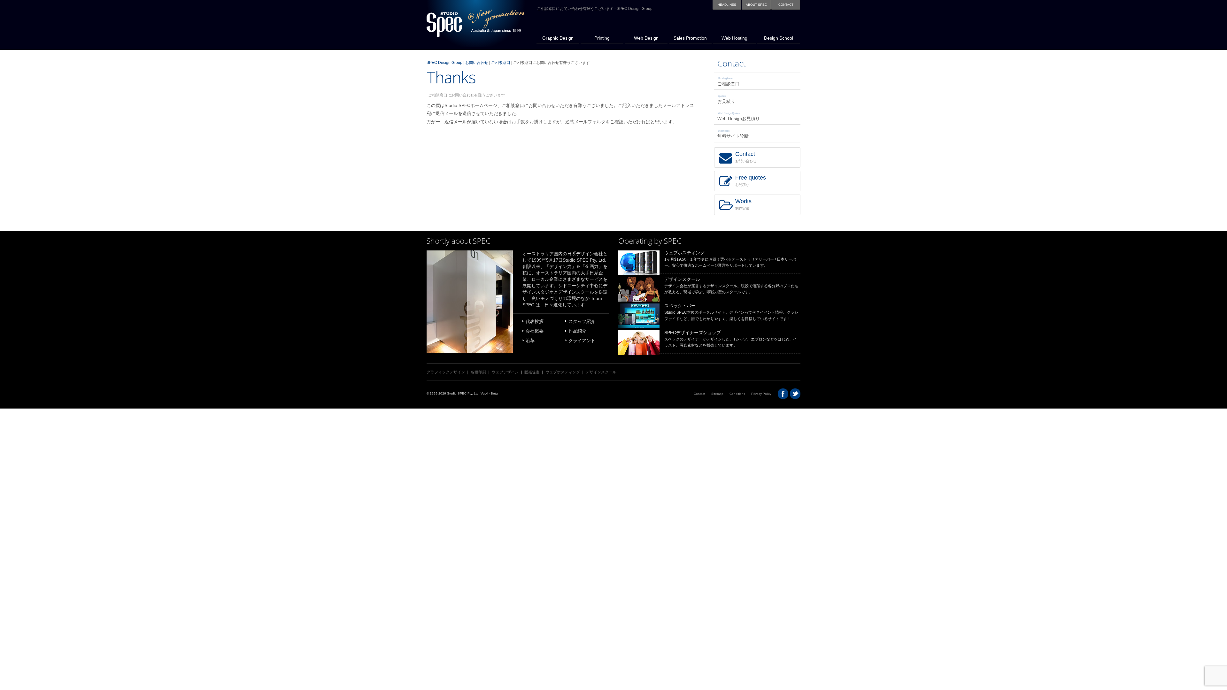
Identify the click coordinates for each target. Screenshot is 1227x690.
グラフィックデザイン (446, 372)
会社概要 (535, 331)
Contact (731, 63)
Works (743, 204)
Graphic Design (555, 32)
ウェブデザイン (505, 372)
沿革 (530, 340)
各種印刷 (478, 372)
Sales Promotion (688, 32)
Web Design (642, 32)
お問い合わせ (476, 62)
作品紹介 (577, 331)
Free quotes (750, 180)
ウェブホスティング (684, 252)
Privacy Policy (761, 393)
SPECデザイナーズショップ (692, 332)
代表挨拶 (535, 321)
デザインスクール (682, 279)
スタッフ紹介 (581, 321)
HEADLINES (727, 4)
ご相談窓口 (500, 62)
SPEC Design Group (444, 62)
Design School (775, 32)
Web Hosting (730, 32)
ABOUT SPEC (756, 4)
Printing (595, 32)
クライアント (581, 340)
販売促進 (532, 372)
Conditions (737, 393)
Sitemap (717, 393)
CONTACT (785, 4)
